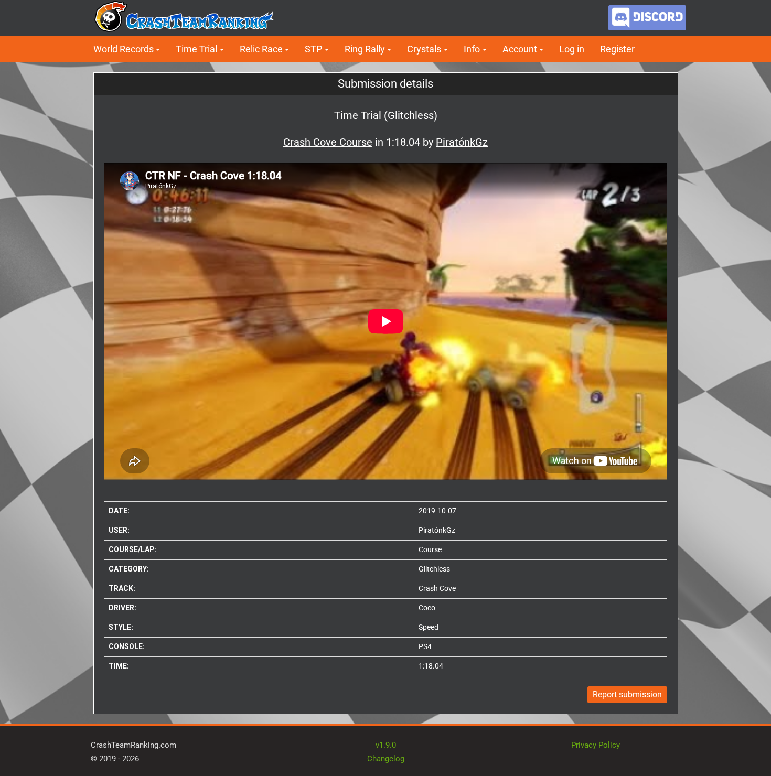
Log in (571, 49)
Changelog (385, 758)
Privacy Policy (595, 745)
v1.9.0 (386, 745)
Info (472, 49)
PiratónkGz (437, 530)
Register (617, 49)
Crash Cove (437, 588)
